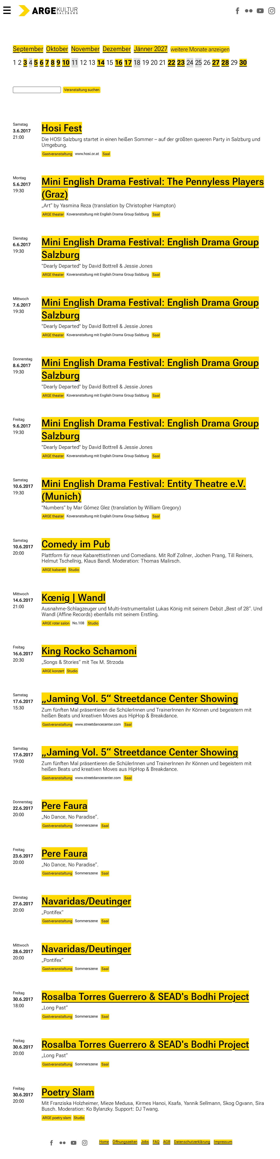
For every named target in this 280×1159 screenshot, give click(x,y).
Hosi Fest (62, 128)
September (28, 49)
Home (104, 1142)
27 (216, 62)
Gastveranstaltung (57, 154)
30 (243, 62)
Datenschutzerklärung (192, 1142)
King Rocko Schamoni (89, 651)
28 (225, 62)
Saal (106, 154)
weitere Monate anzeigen (200, 49)
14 (101, 62)
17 (128, 62)
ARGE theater (53, 214)
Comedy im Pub (76, 544)
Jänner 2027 (150, 49)
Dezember (117, 49)
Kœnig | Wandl (74, 597)
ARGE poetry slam (56, 1118)
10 (66, 62)
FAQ (156, 1142)
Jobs (145, 1142)
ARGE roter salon (55, 623)
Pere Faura (65, 805)
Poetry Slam (68, 1092)
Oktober (57, 49)
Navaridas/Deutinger (86, 901)
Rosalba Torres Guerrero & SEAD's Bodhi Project (145, 996)
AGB (166, 1142)
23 (181, 62)
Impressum (223, 1142)
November (85, 49)
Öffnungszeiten (125, 1142)
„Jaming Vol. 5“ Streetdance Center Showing (140, 698)
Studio (74, 570)
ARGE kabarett (54, 570)
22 (171, 62)
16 (119, 62)
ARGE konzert (53, 671)
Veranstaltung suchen (81, 90)
